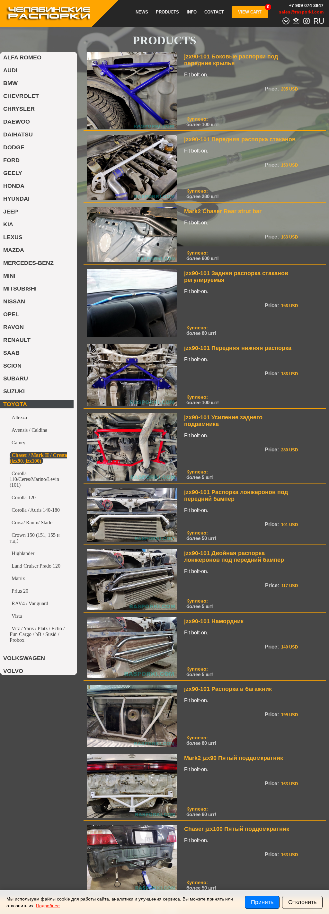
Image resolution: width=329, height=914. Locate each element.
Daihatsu (18, 134)
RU (316, 20)
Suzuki (14, 391)
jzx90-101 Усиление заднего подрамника (223, 420)
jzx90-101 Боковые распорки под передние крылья (231, 59)
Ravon (13, 327)
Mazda (13, 250)
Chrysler (19, 109)
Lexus (12, 237)
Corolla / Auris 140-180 (36, 510)
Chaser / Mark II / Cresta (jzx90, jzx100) (38, 458)
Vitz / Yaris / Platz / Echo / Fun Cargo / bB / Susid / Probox (37, 634)
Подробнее (48, 905)
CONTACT (214, 12)
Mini (9, 276)
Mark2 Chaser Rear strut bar (223, 211)
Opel (11, 314)
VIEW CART (250, 12)
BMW (10, 83)
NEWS (142, 12)
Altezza (19, 417)
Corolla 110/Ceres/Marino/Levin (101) (34, 479)
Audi (10, 70)
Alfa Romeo (22, 57)
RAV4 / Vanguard (30, 603)
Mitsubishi (20, 288)
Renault (17, 340)
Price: (272, 88)
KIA (8, 224)
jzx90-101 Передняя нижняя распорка (237, 348)
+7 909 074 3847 (306, 5)
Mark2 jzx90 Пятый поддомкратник (233, 758)
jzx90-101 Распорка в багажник (228, 689)
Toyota (15, 404)
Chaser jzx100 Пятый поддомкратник (236, 829)
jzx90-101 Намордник (214, 621)
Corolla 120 (24, 497)
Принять (262, 902)
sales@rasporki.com (301, 11)
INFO (192, 12)
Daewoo (16, 121)
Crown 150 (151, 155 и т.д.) (35, 538)
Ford (11, 160)
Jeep (10, 211)
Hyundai (16, 199)
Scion (12, 365)
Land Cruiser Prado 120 (36, 566)
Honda (13, 186)
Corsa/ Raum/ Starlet (33, 522)
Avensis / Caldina (29, 430)
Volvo (13, 671)
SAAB (11, 353)
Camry (18, 442)
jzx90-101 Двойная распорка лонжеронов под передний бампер (234, 556)
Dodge (13, 147)
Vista (17, 616)
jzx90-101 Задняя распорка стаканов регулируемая (236, 276)
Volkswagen (24, 658)
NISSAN (14, 301)
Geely (12, 173)
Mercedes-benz (28, 263)
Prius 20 (20, 591)
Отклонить (302, 902)
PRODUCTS (167, 12)
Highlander (23, 553)
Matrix (18, 578)
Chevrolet (21, 96)
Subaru (15, 378)
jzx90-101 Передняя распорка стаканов (240, 139)
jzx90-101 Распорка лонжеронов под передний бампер (236, 495)
